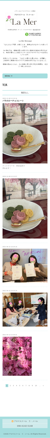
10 (36, 385)
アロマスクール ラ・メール (19, 434)
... (40, 385)
